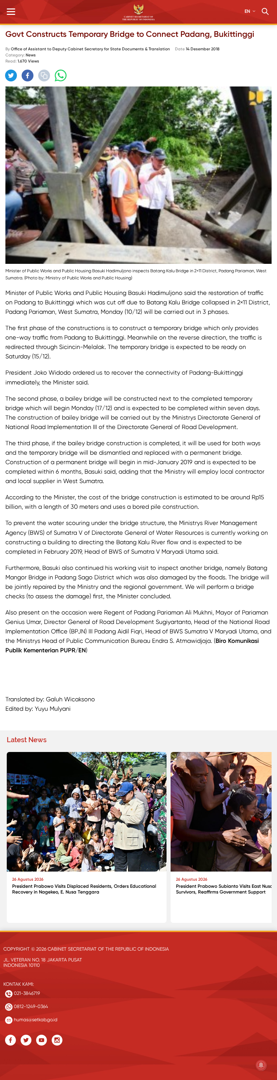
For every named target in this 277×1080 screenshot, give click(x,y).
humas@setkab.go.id (34, 1019)
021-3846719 (26, 993)
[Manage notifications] (261, 1065)
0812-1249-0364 (30, 1006)
